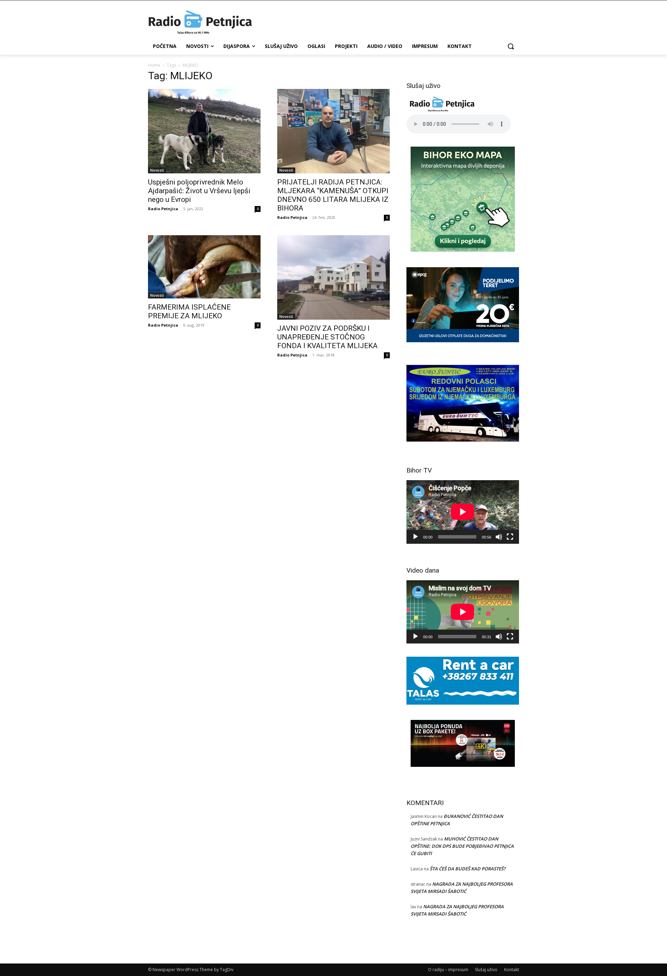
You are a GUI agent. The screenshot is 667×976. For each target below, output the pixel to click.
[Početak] (415, 536)
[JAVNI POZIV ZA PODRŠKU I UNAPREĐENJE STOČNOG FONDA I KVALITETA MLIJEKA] (333, 277)
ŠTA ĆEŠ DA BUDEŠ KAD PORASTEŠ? (467, 869)
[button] (510, 46)
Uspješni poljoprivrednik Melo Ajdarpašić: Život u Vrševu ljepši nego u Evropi (199, 191)
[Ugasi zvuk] (498, 536)
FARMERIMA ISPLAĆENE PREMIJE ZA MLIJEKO (189, 311)
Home (154, 65)
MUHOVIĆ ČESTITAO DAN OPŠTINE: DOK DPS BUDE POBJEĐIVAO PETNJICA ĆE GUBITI (462, 846)
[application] (462, 511)
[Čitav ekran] (510, 536)
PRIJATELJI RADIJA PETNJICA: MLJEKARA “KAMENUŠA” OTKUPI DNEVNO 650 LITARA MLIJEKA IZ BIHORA (332, 195)
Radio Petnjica (163, 208)
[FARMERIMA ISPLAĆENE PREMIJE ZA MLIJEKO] (204, 266)
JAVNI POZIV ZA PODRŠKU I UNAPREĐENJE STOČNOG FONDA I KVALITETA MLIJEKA (327, 337)
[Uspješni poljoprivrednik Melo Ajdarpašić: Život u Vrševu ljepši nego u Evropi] (204, 131)
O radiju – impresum (448, 970)
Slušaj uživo (486, 970)
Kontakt (511, 970)
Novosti (157, 170)
